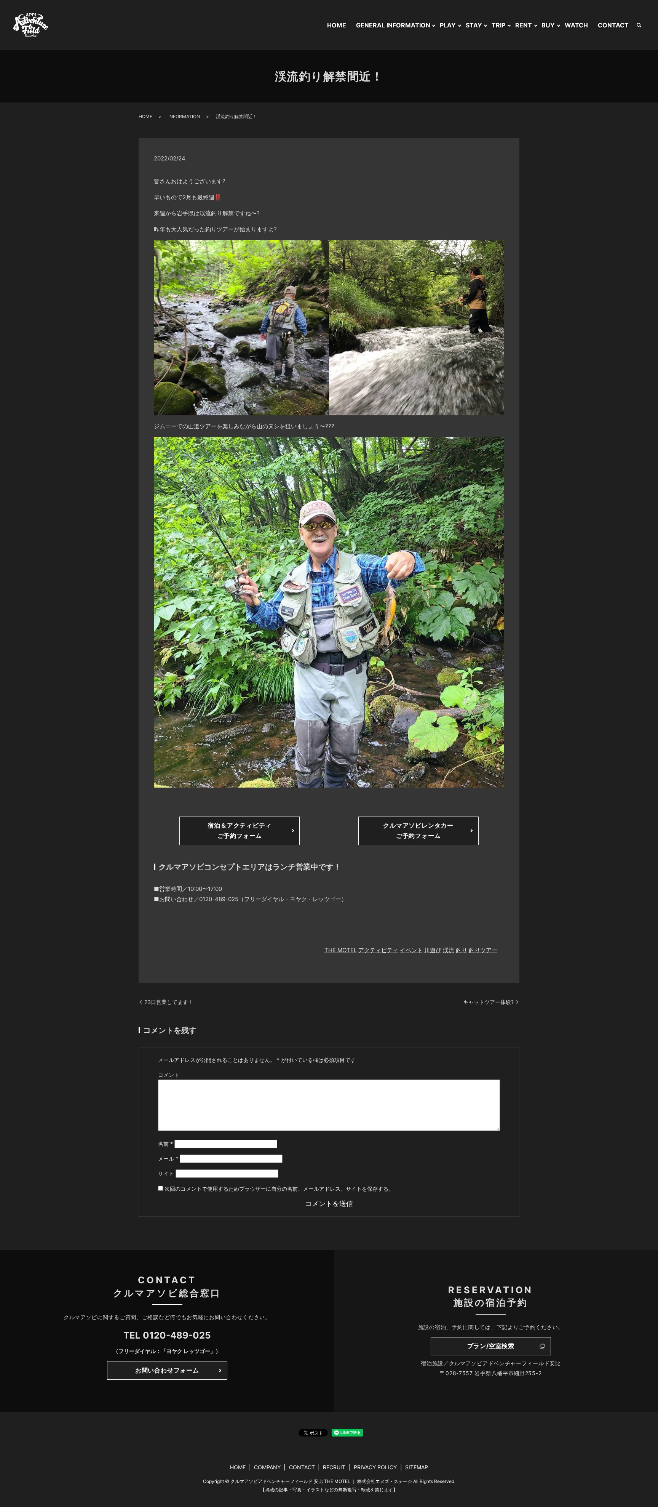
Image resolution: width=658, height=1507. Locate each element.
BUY (548, 25)
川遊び (432, 950)
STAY (474, 25)
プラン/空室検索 (490, 1346)
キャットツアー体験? (488, 1002)
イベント (411, 950)
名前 (165, 1143)
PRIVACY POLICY (375, 1467)
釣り (461, 950)
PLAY (448, 25)
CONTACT (613, 25)
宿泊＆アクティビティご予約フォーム (240, 830)
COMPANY (267, 1467)
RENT (523, 25)
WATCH (576, 25)
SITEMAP (416, 1467)
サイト (166, 1173)
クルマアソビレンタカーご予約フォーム (418, 830)
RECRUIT (334, 1467)
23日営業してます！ (168, 1002)
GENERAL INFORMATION (393, 25)
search (639, 25)
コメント (168, 1074)
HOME (336, 25)
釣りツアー (483, 950)
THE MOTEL (340, 950)
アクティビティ (378, 950)
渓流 (448, 950)
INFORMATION (184, 116)
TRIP (498, 25)
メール (168, 1158)
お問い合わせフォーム (167, 1370)
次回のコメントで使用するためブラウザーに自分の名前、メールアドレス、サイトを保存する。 (279, 1188)
